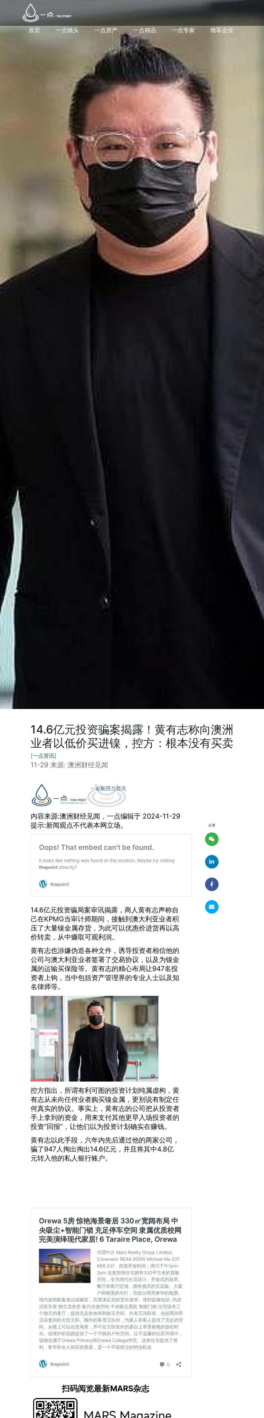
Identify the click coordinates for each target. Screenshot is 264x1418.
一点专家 (183, 30)
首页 (34, 30)
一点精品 (144, 30)
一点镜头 (67, 30)
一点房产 (106, 30)
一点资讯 (43, 756)
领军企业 (221, 30)
